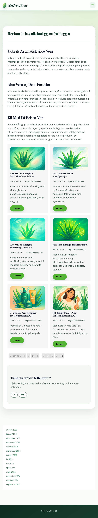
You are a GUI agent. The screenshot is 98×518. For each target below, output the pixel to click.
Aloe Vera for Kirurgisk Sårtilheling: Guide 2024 (21, 246)
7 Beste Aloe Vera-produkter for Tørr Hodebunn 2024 (23, 314)
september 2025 (13, 451)
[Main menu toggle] (93, 5)
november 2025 (13, 442)
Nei (22, 395)
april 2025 (10, 468)
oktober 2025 (12, 447)
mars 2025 (11, 472)
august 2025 (11, 455)
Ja (14, 395)
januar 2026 (11, 434)
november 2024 (13, 476)
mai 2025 (10, 463)
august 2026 (11, 430)
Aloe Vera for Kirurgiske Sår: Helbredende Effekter (22, 175)
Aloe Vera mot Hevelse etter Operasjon (63, 175)
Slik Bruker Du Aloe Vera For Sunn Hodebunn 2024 (64, 314)
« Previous (15, 356)
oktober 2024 (12, 480)
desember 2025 (13, 438)
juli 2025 (10, 459)
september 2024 (13, 484)
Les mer (17, 208)
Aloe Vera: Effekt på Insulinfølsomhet (70, 244)
